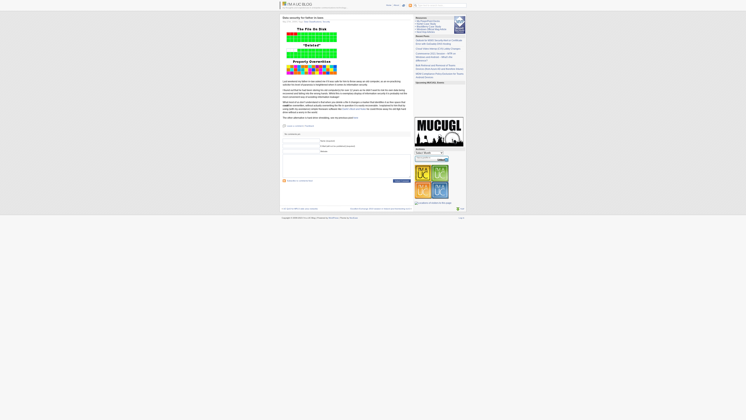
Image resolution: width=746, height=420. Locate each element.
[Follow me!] (403, 5)
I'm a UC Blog (299, 4)
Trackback (309, 126)
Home (388, 5)
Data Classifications (313, 22)
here (355, 117)
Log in (461, 218)
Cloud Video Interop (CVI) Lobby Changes (438, 48)
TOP (462, 209)
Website (324, 151)
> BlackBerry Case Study (428, 26)
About (396, 5)
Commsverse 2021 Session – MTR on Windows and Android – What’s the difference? (436, 57)
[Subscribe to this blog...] (409, 5)
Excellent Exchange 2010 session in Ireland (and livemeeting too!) (380, 209)
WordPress (333, 218)
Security (326, 22)
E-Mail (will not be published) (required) (337, 146)
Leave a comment (295, 126)
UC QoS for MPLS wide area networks (300, 209)
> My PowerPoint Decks (427, 21)
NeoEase (353, 218)
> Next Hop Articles (425, 32)
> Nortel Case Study (425, 24)
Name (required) (327, 141)
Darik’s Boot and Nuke (354, 109)
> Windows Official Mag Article (430, 29)
